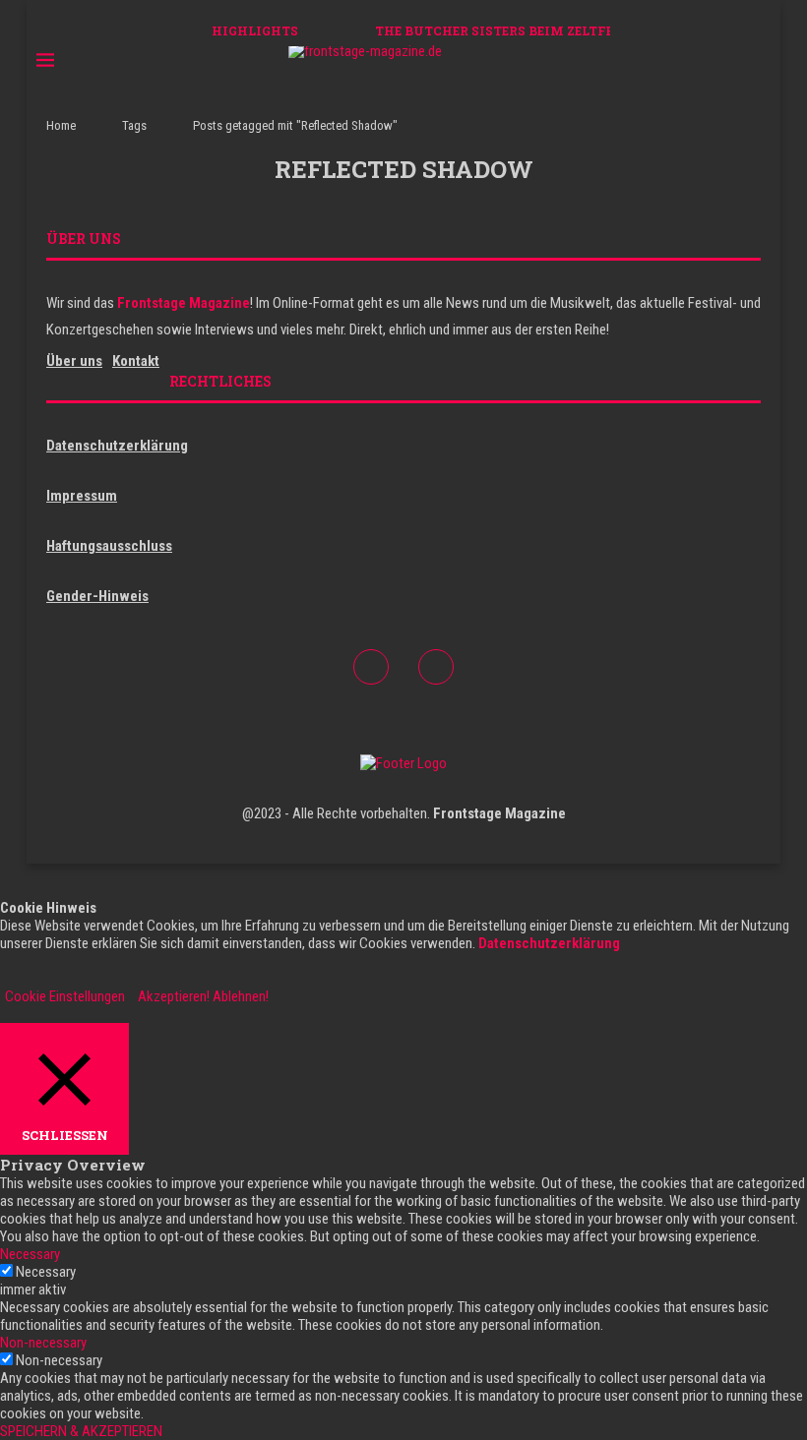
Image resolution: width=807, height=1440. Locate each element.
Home (61, 125)
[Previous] (331, 30)
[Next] (356, 30)
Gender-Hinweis (97, 596)
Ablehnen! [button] (241, 996)
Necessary (46, 1272)
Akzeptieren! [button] (174, 996)
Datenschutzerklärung (117, 445)
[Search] (761, 61)
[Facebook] (710, 61)
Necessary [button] (30, 1254)
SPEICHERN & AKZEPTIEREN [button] (81, 1431)
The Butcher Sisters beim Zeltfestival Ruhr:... (545, 30)
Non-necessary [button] (43, 1342)
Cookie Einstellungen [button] (65, 996)
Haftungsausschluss (109, 546)
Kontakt (135, 361)
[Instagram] (730, 61)
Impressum (81, 496)
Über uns (74, 361)
